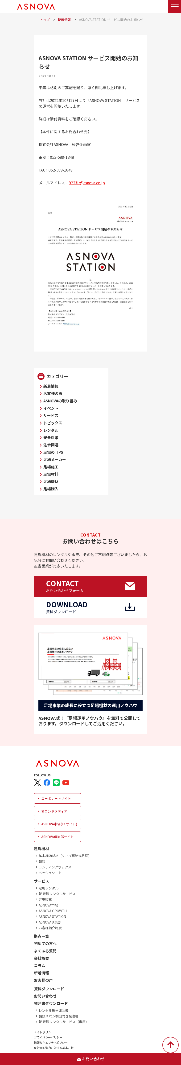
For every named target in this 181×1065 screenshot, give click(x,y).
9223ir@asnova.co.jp (87, 182)
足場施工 (50, 467)
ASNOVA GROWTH (53, 910)
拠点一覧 (41, 936)
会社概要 (41, 958)
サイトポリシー (44, 1032)
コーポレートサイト (56, 798)
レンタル (50, 430)
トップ (45, 19)
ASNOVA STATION (52, 916)
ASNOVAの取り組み (60, 401)
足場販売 (45, 899)
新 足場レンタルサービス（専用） (64, 1021)
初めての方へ (45, 943)
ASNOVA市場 (48, 905)
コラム (39, 965)
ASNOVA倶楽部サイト (57, 836)
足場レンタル (48, 888)
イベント (50, 408)
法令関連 (50, 445)
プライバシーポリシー (48, 1037)
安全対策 (50, 437)
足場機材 (50, 481)
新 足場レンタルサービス (57, 893)
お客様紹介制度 (50, 927)
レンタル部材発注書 (53, 1010)
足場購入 (50, 489)
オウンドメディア (54, 811)
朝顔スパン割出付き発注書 (58, 1016)
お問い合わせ (45, 996)
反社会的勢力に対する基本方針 (54, 1048)
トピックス (52, 423)
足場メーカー (54, 459)
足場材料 (50, 474)
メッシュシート (50, 872)
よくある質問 (45, 951)
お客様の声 (52, 393)
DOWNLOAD (67, 607)
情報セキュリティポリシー (51, 1042)
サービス (50, 415)
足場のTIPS (53, 452)
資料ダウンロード (49, 988)
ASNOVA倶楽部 (50, 922)
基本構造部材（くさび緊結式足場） (65, 855)
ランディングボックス (55, 867)
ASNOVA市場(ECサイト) (59, 824)
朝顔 (42, 861)
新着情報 (64, 19)
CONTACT (65, 586)
